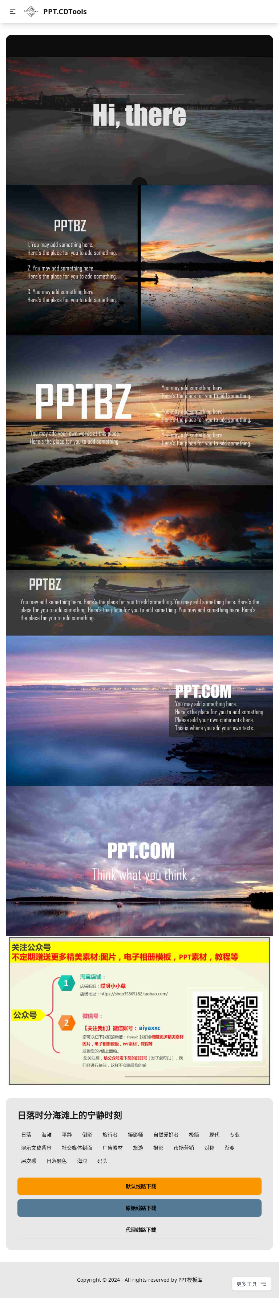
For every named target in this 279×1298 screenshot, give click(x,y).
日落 (26, 1134)
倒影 (87, 1134)
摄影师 (135, 1134)
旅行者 (110, 1134)
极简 (194, 1134)
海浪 (82, 1160)
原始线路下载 (141, 1207)
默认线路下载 (141, 1186)
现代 (214, 1134)
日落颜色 (56, 1160)
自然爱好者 (166, 1134)
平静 (67, 1134)
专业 (235, 1134)
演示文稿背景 (36, 1147)
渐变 (230, 1147)
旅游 (138, 1147)
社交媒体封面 (77, 1147)
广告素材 (112, 1147)
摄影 (158, 1147)
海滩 (46, 1134)
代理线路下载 (141, 1229)
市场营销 (184, 1147)
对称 (209, 1147)
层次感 (28, 1160)
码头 (102, 1160)
